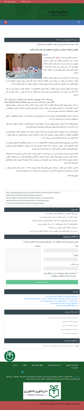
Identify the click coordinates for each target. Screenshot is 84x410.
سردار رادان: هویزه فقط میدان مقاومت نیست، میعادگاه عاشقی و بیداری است (53, 231)
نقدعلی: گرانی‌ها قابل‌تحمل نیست (69, 329)
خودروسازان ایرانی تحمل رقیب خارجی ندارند (64, 303)
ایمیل (75, 255)
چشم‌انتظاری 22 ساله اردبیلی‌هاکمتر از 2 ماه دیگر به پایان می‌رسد (57, 224)
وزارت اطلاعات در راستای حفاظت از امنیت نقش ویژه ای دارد (58, 217)
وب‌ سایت (74, 264)
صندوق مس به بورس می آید (70, 333)
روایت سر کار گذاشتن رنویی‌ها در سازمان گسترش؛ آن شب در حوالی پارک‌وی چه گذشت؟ (50, 298)
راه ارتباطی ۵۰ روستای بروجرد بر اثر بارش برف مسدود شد (63, 318)
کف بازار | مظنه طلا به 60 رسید (70, 325)
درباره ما (15, 365)
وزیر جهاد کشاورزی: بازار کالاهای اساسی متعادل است (61, 213)
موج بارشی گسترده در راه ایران (70, 321)
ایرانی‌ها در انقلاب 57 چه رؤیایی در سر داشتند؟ (62, 227)
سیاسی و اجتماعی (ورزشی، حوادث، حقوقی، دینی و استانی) (55, 44)
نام (76, 246)
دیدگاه (38, 246)
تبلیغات (24, 365)
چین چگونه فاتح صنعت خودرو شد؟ (67, 305)
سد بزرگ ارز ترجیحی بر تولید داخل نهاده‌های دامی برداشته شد (58, 346)
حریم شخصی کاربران (54, 365)
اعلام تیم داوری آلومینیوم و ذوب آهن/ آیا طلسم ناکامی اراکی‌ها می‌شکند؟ (54, 220)
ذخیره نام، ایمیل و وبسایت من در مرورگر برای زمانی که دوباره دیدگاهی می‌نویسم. (60, 274)
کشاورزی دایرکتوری (72, 365)
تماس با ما (74, 367)
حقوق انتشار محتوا (37, 365)
